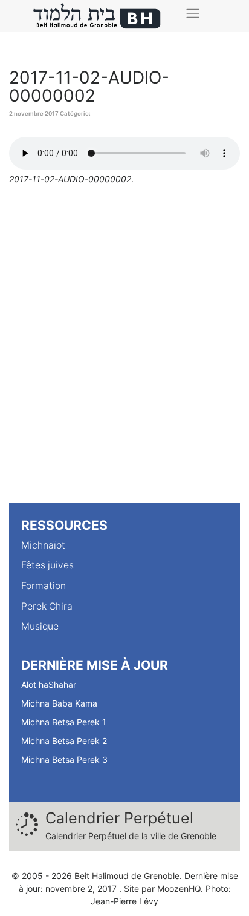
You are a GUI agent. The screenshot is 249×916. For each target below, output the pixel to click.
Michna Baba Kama (59, 703)
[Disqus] (124, 348)
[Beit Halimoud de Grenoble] (97, 16)
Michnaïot (43, 545)
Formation (43, 585)
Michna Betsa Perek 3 (64, 759)
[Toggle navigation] (193, 13)
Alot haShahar (48, 684)
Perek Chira (47, 606)
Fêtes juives (47, 565)
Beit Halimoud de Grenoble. (128, 876)
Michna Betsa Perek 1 (63, 722)
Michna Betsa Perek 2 (64, 741)
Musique (40, 626)
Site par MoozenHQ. (163, 888)
